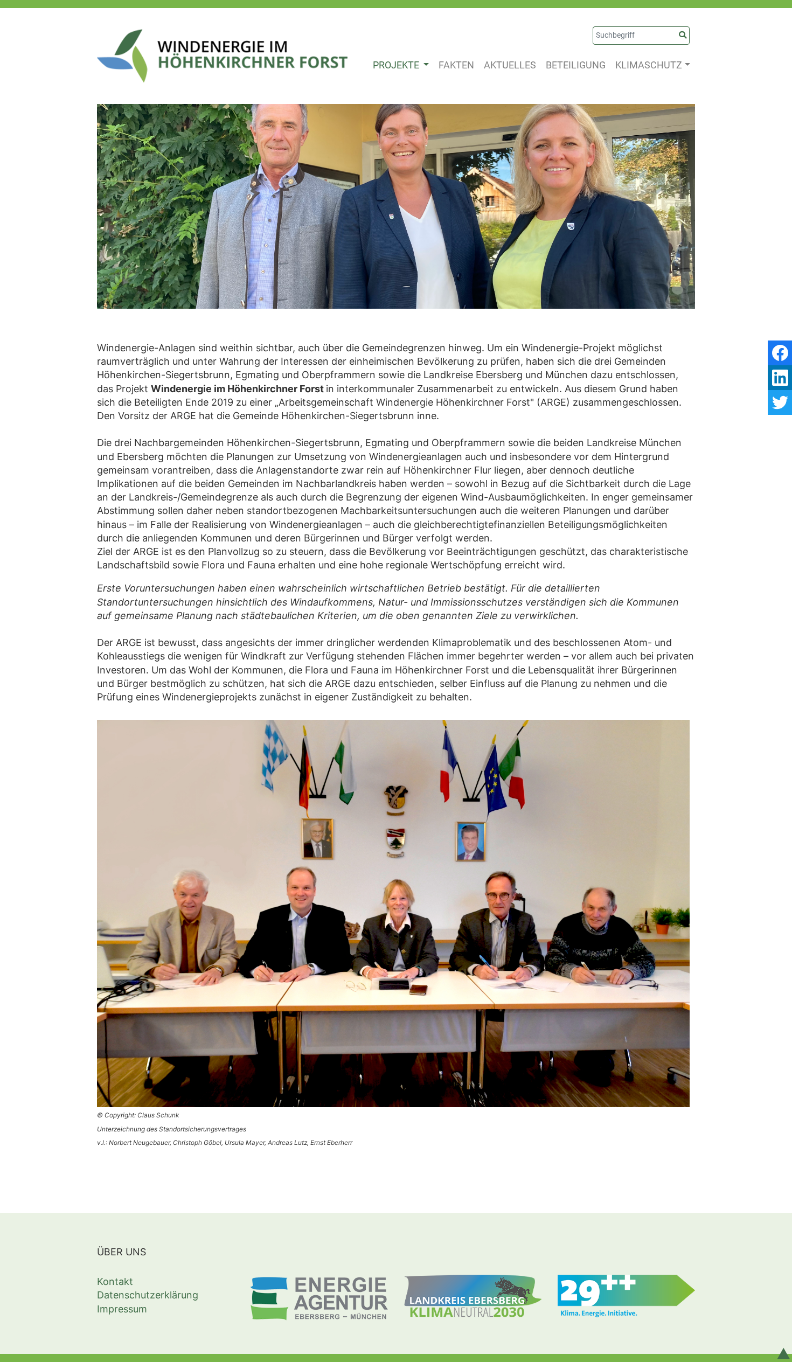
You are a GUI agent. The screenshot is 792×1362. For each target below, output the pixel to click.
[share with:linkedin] (780, 377)
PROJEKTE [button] (397, 65)
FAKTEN (456, 65)
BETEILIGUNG (576, 65)
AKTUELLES (510, 65)
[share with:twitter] (780, 402)
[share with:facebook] (780, 352)
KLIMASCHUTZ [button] (648, 65)
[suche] (683, 35)
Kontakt (115, 1281)
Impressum (122, 1309)
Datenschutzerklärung (147, 1295)
